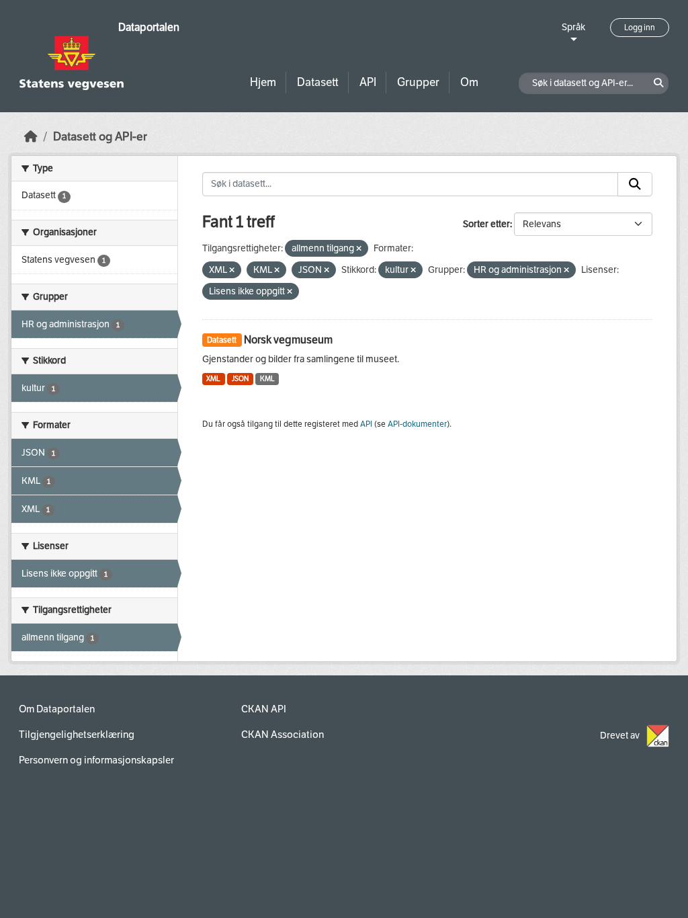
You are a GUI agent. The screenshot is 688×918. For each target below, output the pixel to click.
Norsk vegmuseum (288, 339)
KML (267, 378)
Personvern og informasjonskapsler (96, 760)
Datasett (318, 82)
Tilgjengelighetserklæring (76, 734)
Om (469, 82)
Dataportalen (148, 27)
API (367, 82)
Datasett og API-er (100, 137)
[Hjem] (31, 137)
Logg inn (639, 27)
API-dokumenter (417, 424)
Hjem (263, 82)
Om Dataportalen (57, 709)
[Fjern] (358, 249)
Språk (573, 27)
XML (213, 378)
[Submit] (634, 184)
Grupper (418, 82)
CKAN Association (282, 734)
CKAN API (263, 709)
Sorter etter (486, 224)
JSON (240, 378)
